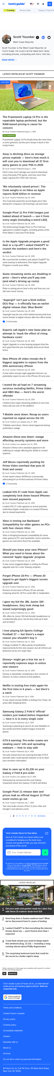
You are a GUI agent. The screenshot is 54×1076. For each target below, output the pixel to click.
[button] (49, 4)
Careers (6, 1036)
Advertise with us (10, 1042)
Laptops (5, 82)
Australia (12, 973)
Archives (41, 816)
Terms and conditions (12, 1008)
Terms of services (31, 863)
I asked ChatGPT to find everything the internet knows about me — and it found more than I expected (29, 931)
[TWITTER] (37, 37)
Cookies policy (9, 1025)
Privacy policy (9, 1019)
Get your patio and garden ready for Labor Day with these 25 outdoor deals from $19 (29, 910)
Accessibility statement (13, 1030)
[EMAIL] (49, 37)
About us (7, 1048)
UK (4, 973)
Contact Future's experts (14, 1013)
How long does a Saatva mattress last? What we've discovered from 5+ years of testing (28, 920)
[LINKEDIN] (43, 37)
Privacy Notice (26, 865)
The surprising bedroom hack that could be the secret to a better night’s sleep (27, 954)
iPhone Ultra (25, 10)
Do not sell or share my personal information (22, 1059)
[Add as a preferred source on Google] (12, 997)
